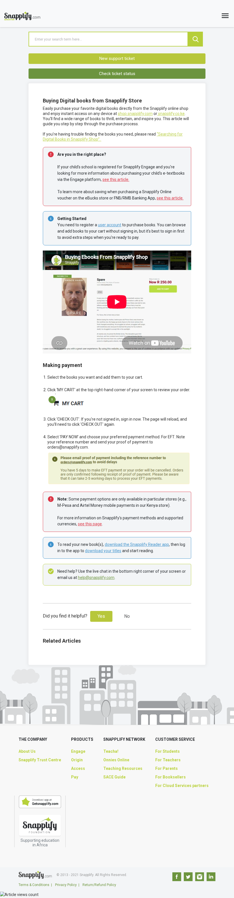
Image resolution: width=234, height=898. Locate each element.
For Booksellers (170, 777)
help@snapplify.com (96, 577)
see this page (90, 524)
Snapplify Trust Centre (40, 760)
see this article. (115, 179)
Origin (77, 760)
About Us (27, 751)
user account (109, 225)
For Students (167, 751)
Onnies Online (116, 760)
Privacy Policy (66, 885)
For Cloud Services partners (182, 785)
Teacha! (110, 751)
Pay (74, 777)
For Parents (166, 768)
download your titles (103, 550)
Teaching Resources (122, 768)
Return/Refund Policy (99, 885)
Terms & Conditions (34, 885)
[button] (225, 17)
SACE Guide (114, 777)
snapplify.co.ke (171, 113)
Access (78, 768)
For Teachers (168, 760)
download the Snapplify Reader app (137, 544)
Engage (78, 751)
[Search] (195, 39)
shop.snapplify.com (135, 113)
